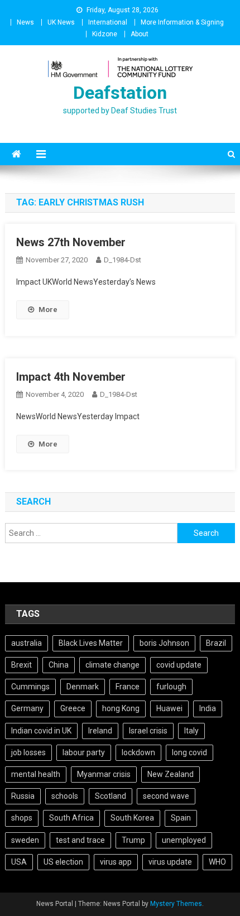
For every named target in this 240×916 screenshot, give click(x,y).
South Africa (71, 817)
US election (63, 861)
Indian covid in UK (41, 730)
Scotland (110, 796)
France (128, 686)
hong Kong (121, 708)
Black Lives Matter (91, 643)
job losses (28, 752)
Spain (181, 817)
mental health (35, 774)
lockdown (138, 752)
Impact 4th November (71, 376)
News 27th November (71, 242)
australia (26, 643)
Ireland (100, 730)
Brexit (21, 664)
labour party (84, 752)
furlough (171, 686)
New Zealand (170, 774)
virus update (170, 861)
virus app (116, 861)
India (207, 708)
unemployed (184, 840)
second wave (166, 796)
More (48, 309)
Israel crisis (148, 730)
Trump (133, 840)
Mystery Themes (176, 904)
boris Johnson (164, 643)
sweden (25, 840)
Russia (23, 796)
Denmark (82, 686)
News (25, 22)
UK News (61, 22)
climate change (112, 664)
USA (19, 861)
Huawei (169, 708)
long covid (189, 752)
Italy (191, 730)
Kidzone (104, 34)
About (139, 34)
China (59, 664)
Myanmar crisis (104, 774)
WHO (217, 861)
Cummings (30, 686)
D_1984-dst (122, 260)
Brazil (216, 643)
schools (64, 796)
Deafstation (120, 92)
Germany (27, 708)
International (107, 22)
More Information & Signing (182, 22)
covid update (178, 664)
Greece (72, 708)
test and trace (80, 840)
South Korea (132, 817)
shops (21, 817)
